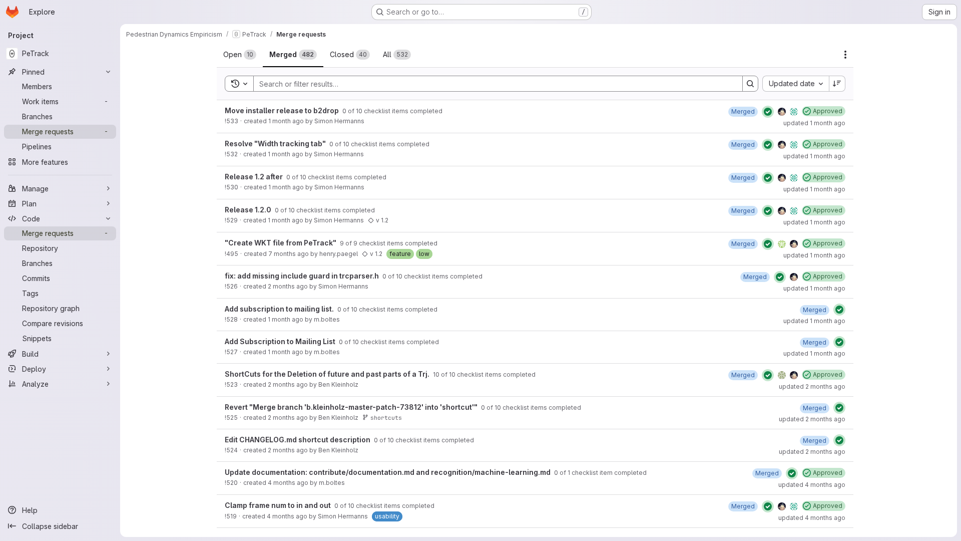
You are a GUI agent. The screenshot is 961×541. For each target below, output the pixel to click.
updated (814, 123)
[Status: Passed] (768, 112)
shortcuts (386, 417)
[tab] (240, 54)
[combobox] (795, 84)
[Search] (750, 84)
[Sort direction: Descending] (837, 84)
